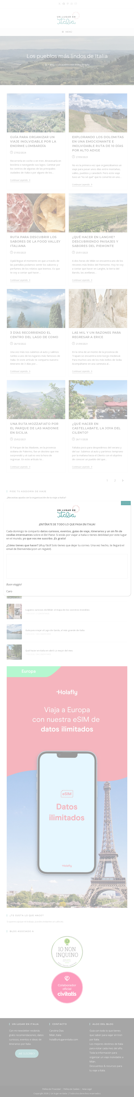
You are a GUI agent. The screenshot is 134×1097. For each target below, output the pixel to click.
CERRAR (126, 503)
